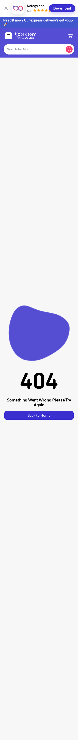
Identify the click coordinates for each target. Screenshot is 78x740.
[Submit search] (69, 49)
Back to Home (39, 415)
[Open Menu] (8, 36)
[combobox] (34, 49)
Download (62, 8)
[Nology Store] (25, 36)
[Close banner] (6, 8)
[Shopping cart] (70, 35)
